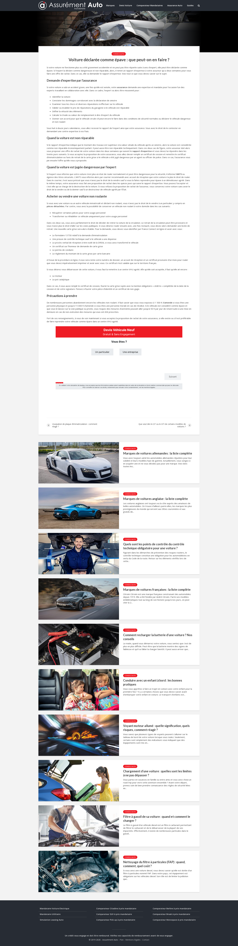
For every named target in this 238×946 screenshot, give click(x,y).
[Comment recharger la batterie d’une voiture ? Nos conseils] (78, 644)
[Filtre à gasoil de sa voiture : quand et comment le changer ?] (78, 825)
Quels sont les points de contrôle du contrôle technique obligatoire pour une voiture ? (153, 546)
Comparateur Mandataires (150, 5)
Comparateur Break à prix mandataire (171, 914)
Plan (122, 939)
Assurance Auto (174, 5)
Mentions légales (132, 939)
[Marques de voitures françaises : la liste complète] (78, 598)
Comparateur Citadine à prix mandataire (116, 908)
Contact (145, 939)
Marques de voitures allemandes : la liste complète (157, 453)
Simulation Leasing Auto (51, 919)
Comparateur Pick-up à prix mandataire (115, 919)
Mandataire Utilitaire (50, 914)
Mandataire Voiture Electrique (54, 908)
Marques (110, 5)
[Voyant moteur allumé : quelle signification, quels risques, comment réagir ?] (78, 735)
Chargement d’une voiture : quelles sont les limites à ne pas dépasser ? (157, 773)
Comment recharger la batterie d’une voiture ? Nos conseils (157, 637)
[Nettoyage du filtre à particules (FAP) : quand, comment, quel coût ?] (78, 871)
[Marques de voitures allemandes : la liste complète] (78, 462)
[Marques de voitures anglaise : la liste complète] (78, 508)
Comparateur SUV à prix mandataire (114, 914)
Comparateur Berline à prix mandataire (172, 908)
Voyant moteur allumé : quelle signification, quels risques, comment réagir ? (156, 728)
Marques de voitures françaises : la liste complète (157, 589)
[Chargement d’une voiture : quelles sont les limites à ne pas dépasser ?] (78, 780)
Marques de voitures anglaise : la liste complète (155, 499)
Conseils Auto (118, 54)
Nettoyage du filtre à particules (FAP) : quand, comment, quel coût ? (154, 864)
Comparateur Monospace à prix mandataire (174, 919)
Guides (190, 5)
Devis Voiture (125, 5)
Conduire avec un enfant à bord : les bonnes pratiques (152, 682)
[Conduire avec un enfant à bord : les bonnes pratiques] (78, 689)
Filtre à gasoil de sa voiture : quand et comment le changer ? (156, 818)
